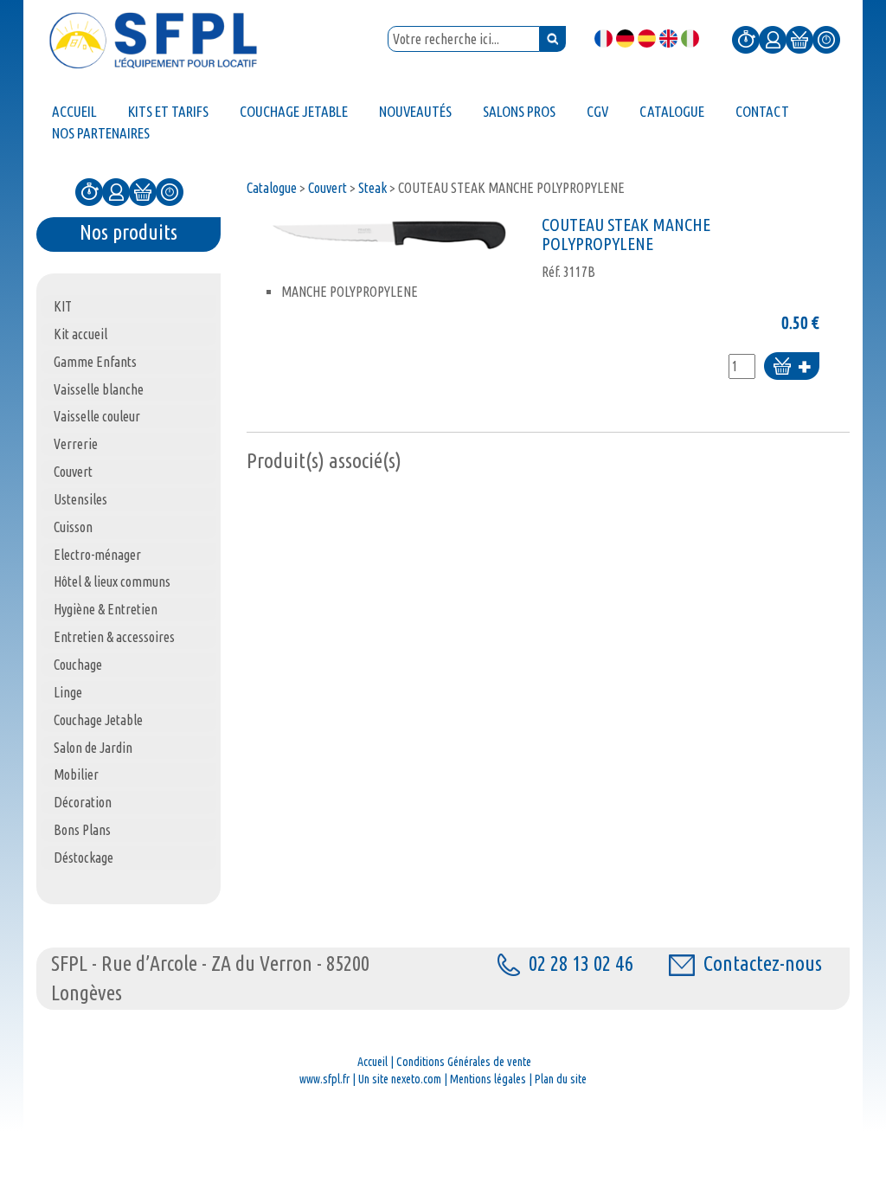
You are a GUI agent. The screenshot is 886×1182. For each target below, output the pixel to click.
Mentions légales (488, 1079)
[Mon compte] (772, 38)
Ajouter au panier (792, 367)
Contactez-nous (762, 963)
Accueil (372, 1062)
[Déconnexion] (826, 38)
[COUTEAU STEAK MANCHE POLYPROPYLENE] (390, 234)
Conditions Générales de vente (463, 1062)
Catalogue (272, 188)
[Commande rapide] (745, 38)
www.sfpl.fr (324, 1079)
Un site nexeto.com (399, 1079)
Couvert (327, 188)
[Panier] (799, 38)
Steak (372, 188)
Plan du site (561, 1079)
